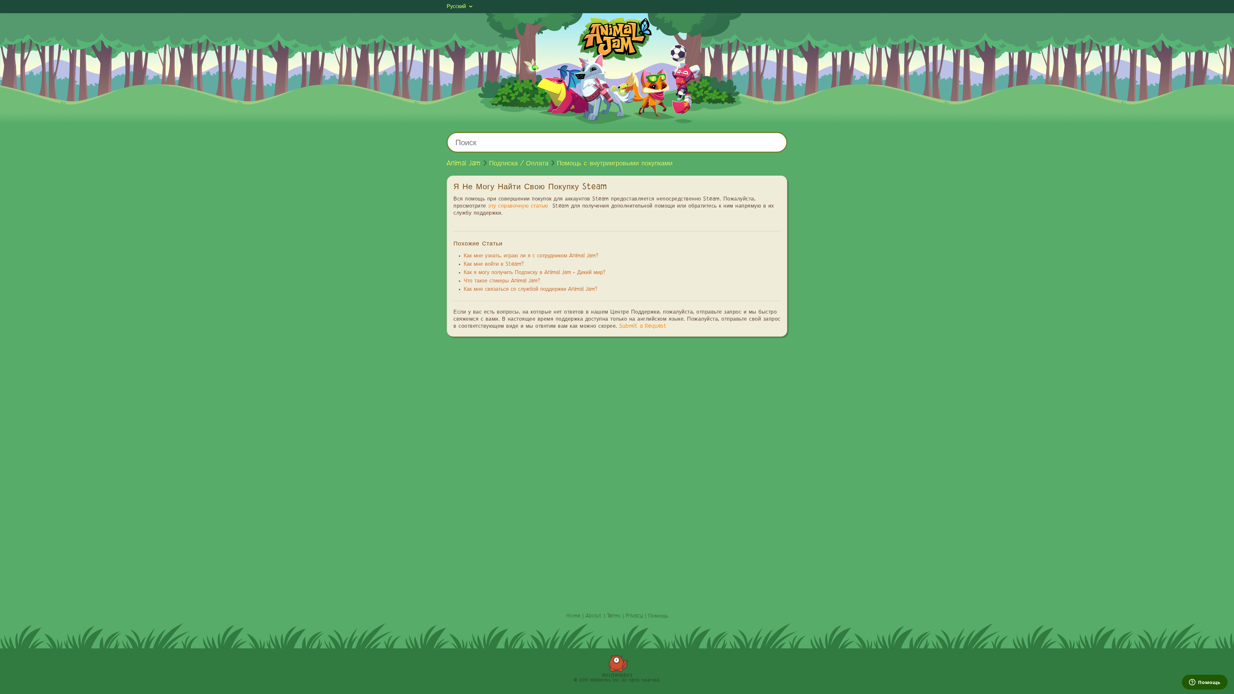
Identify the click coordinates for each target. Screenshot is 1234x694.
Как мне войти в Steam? (494, 264)
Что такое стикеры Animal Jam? (502, 281)
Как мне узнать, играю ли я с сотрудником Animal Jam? (531, 256)
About (594, 616)
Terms (614, 616)
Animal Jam (464, 163)
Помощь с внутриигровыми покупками (615, 163)
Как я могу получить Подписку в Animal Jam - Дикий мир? (534, 272)
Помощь (658, 616)
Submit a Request (642, 326)
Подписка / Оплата (519, 163)
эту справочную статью (518, 206)
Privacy (634, 616)
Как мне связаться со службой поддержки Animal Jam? (530, 289)
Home (573, 616)
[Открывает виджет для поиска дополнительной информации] (1205, 683)
